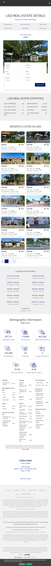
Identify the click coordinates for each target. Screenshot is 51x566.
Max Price (28, 65)
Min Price (8, 65)
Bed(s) (7, 71)
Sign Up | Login (25, 478)
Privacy (8, 490)
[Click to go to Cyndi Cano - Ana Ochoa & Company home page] (4, 3)
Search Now (40, 85)
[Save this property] (23, 133)
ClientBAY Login (32, 490)
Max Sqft (28, 77)
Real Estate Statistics (25, 24)
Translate (35, 557)
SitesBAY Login (42, 490)
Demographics (25, 28)
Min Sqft (7, 77)
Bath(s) (27, 71)
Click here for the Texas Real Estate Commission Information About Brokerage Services (25, 527)
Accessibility (16, 490)
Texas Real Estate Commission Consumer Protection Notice (25, 529)
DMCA (23, 490)
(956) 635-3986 (25, 467)
